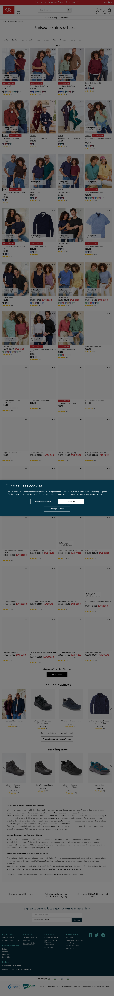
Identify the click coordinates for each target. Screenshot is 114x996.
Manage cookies (57, 509)
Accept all (71, 502)
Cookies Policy (96, 494)
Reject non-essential (43, 502)
